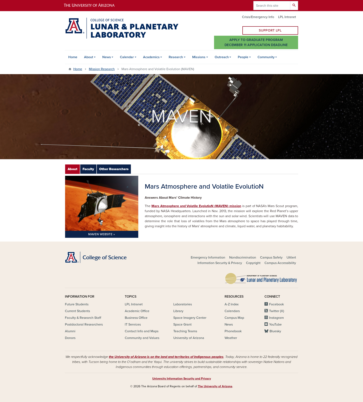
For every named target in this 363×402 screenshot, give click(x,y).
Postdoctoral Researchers (84, 324)
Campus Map (234, 318)
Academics (151, 57)
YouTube (275, 324)
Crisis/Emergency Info (258, 17)
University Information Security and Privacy (181, 378)
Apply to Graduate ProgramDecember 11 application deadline (256, 42)
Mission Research (102, 69)
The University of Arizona (215, 386)
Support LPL (270, 30)
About (88, 57)
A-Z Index (232, 304)
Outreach (222, 57)
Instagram (276, 318)
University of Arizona (188, 338)
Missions (198, 57)
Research (176, 57)
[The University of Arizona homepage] (93, 5)
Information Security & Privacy (219, 263)
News (106, 57)
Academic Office (137, 311)
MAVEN (100, 234)
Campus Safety (271, 257)
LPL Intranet (287, 17)
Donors (70, 338)
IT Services (133, 324)
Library (178, 311)
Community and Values (142, 338)
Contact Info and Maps (141, 331)
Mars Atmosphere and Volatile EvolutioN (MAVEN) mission (196, 206)
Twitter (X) (276, 311)
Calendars (232, 311)
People (243, 57)
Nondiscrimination (242, 257)
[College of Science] (101, 257)
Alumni (70, 331)
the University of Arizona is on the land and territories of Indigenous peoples (166, 357)
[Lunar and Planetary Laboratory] (261, 277)
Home (72, 57)
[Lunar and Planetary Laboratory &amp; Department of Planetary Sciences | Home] (121, 28)
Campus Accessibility (280, 263)
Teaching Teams (185, 331)
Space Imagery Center (189, 318)
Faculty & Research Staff (83, 318)
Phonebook (233, 331)
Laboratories (182, 304)
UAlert (291, 257)
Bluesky (275, 331)
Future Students (76, 304)
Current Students (77, 311)
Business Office (136, 318)
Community (266, 57)
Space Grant (182, 324)
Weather (231, 338)
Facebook (276, 304)
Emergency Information (208, 257)
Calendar (127, 57)
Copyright (253, 263)
